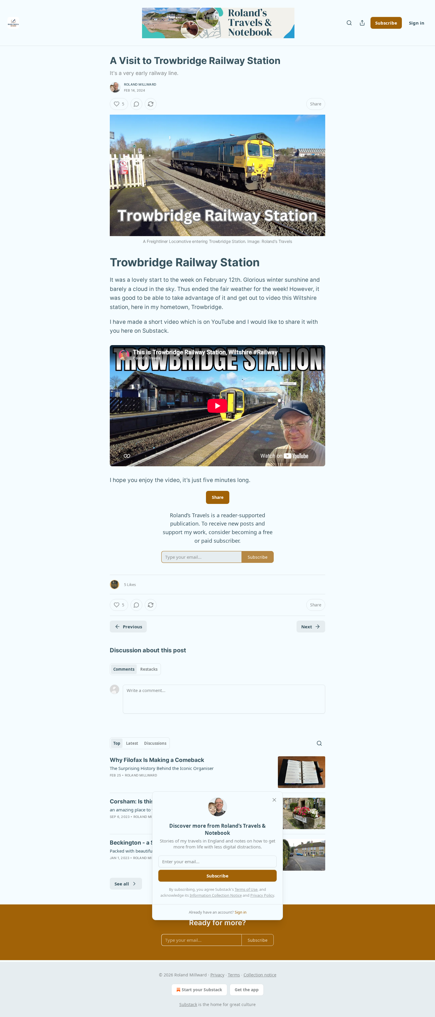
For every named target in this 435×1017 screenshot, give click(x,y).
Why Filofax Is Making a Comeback (157, 760)
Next (306, 627)
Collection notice (260, 975)
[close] (274, 800)
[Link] (101, 262)
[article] (217, 772)
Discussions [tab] (155, 743)
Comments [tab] (123, 669)
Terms (234, 975)
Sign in (416, 23)
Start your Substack (202, 989)
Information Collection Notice (216, 895)
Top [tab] (116, 743)
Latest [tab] (132, 743)
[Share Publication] (362, 23)
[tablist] (135, 669)
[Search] (349, 23)
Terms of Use (246, 889)
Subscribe (386, 23)
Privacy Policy (262, 895)
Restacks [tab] (148, 669)
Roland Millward (140, 84)
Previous (132, 627)
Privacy (217, 975)
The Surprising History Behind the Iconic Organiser (162, 768)
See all (122, 884)
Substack (188, 1004)
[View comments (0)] (136, 104)
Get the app (247, 989)
